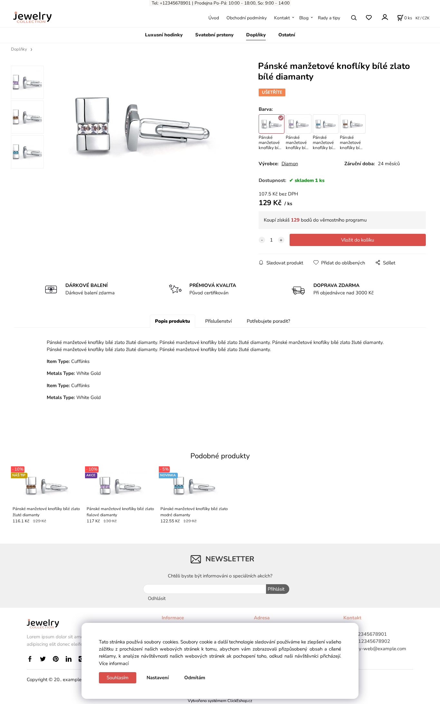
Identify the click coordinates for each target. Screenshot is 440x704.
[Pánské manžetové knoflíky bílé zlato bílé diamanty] (142, 125)
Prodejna (203, 3)
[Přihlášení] (384, 17)
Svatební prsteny (214, 35)
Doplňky (256, 35)
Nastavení (158, 677)
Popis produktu (172, 321)
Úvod (213, 18)
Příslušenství (218, 321)
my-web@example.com (380, 648)
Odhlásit (157, 598)
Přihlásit (276, 589)
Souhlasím (118, 677)
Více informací (114, 663)
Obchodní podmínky (246, 18)
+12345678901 (369, 634)
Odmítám (194, 677)
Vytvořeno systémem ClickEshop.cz (220, 700)
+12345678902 (372, 641)
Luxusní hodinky (164, 35)
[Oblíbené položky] (369, 18)
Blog (304, 18)
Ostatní (286, 35)
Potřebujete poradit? (268, 321)
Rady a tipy (329, 18)
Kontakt (282, 18)
